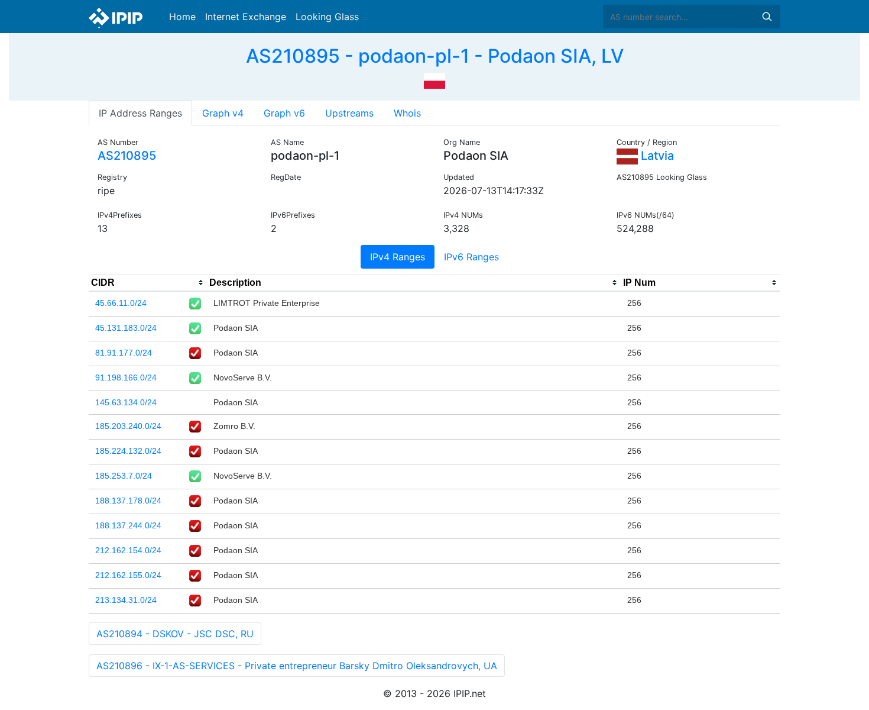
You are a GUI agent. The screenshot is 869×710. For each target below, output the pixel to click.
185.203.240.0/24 (128, 426)
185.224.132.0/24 (128, 451)
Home (182, 16)
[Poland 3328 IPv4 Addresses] (434, 79)
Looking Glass (327, 16)
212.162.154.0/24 (128, 550)
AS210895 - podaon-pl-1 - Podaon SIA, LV (435, 55)
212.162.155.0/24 (128, 575)
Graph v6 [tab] (284, 113)
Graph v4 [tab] (223, 113)
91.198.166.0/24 (126, 377)
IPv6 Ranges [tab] (471, 257)
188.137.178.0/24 (128, 500)
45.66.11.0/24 (121, 303)
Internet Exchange (245, 16)
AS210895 (127, 156)
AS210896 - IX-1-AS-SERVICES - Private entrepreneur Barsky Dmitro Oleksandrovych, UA (296, 666)
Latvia (656, 156)
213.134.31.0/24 (126, 600)
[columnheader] (148, 283)
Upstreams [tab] (349, 113)
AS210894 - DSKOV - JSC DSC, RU (175, 634)
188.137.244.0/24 (128, 525)
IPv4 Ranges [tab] (397, 257)
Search (766, 16)
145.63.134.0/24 (126, 402)
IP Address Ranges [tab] (140, 113)
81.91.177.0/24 (123, 352)
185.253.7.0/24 (123, 475)
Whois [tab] (407, 113)
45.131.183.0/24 (126, 328)
